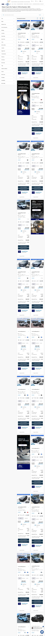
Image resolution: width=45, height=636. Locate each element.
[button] (29, 25)
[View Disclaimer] (25, 42)
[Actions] (28, 33)
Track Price (24, 51)
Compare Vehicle (21, 77)
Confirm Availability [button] (23, 67)
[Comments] (27, 42)
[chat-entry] (42, 632)
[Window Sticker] (28, 42)
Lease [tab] (27, 45)
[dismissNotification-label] (43, 626)
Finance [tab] (23, 45)
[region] (23, 60)
